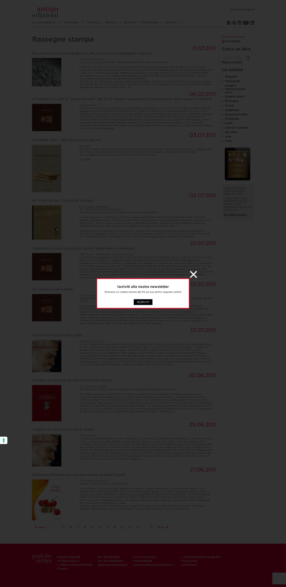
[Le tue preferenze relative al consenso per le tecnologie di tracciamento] (3, 440)
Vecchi (161, 527)
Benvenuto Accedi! (233, 36)
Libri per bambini (236, 127)
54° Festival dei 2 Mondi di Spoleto (62, 200)
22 (114, 527)
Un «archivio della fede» (53, 289)
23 (122, 527)
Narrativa (231, 132)
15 (64, 527)
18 (85, 527)
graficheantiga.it (242, 9)
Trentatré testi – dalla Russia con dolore (66, 140)
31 (151, 527)
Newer (41, 527)
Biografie (231, 76)
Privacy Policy (189, 560)
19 (92, 527)
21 (107, 527)
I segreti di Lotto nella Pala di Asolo (63, 429)
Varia (228, 140)
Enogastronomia (236, 114)
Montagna (232, 101)
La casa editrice (44, 22)
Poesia (229, 105)
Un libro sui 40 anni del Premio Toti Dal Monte (72, 380)
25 (137, 527)
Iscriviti (143, 302)
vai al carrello (232, 40)
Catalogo (71, 22)
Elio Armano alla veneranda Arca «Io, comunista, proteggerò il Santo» (92, 53)
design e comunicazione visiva (235, 89)
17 (78, 527)
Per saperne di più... (235, 214)
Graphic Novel (234, 96)
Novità (110, 22)
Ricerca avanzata (232, 61)
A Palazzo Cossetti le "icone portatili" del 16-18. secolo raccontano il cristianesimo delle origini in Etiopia (122, 99)
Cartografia (232, 81)
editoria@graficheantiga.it (112, 564)
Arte (228, 136)
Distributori (149, 22)
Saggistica (232, 109)
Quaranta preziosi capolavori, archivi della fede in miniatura (83, 248)
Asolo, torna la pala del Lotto (57, 335)
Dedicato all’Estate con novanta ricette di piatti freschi (79, 475)
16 (71, 527)
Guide (229, 123)
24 (129, 527)
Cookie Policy (189, 564)
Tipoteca (92, 22)
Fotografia (232, 118)
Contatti (130, 22)
